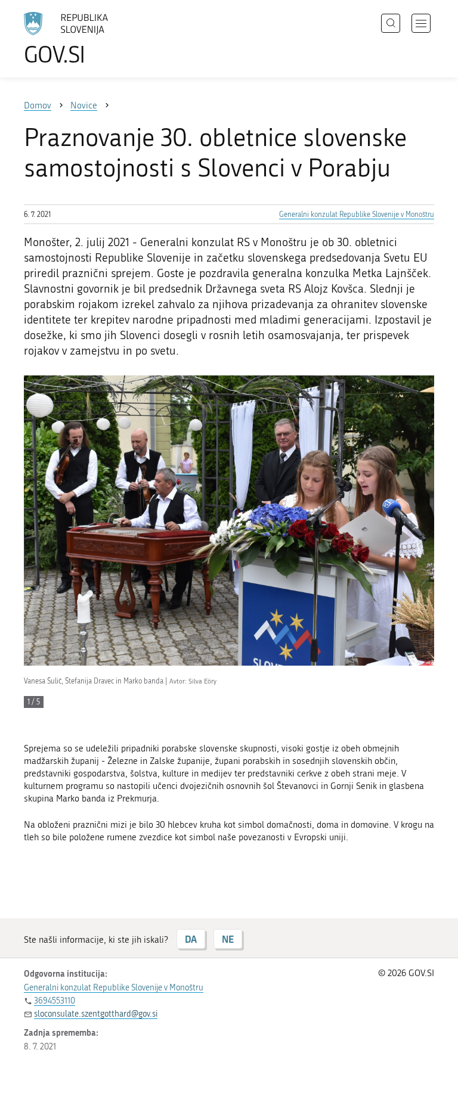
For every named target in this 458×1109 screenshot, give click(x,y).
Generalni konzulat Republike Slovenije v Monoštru (356, 214)
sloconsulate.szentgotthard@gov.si (95, 1014)
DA (191, 939)
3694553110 (54, 1001)
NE (228, 939)
